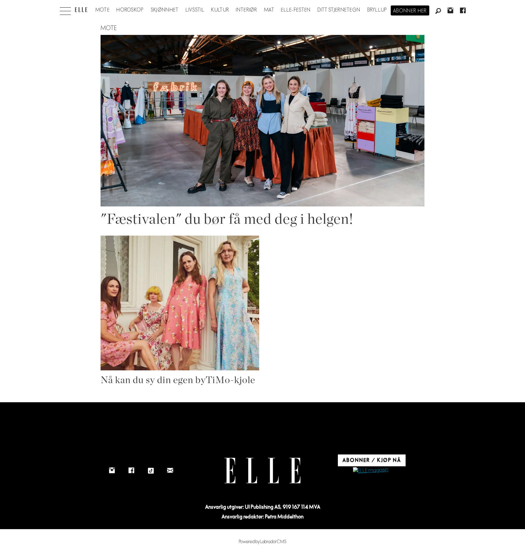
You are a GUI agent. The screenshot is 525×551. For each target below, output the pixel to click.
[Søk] (438, 11)
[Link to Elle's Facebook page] (131, 470)
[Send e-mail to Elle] (170, 470)
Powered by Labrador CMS (263, 541)
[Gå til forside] (81, 9)
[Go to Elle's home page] (262, 471)
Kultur (220, 10)
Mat (269, 10)
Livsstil (195, 10)
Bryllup (377, 10)
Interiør (246, 10)
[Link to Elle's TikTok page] (150, 470)
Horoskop (130, 10)
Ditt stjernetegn (338, 10)
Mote (102, 10)
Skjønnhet (165, 10)
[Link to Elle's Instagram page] (111, 470)
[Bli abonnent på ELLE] (370, 470)
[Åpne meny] (65, 9)
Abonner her (410, 11)
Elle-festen (296, 10)
